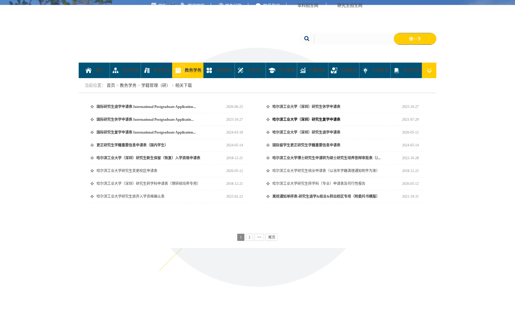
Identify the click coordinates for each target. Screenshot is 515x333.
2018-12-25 (410, 171)
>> (259, 237)
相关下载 (183, 85)
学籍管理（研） (155, 85)
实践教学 (223, 70)
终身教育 (380, 70)
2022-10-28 (410, 158)
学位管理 (286, 70)
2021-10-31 (410, 196)
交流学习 (255, 70)
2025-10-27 (410, 107)
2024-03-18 (234, 132)
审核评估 (411, 70)
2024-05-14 (234, 145)
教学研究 (161, 70)
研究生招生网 (349, 5)
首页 (98, 70)
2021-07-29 (410, 119)
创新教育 (348, 70)
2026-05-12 (410, 132)
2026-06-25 (234, 107)
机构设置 (130, 70)
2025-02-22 (234, 196)
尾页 (271, 237)
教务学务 (192, 70)
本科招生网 (307, 5)
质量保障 (317, 70)
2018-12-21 (234, 158)
